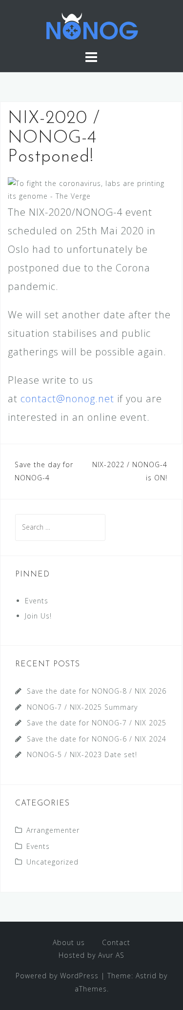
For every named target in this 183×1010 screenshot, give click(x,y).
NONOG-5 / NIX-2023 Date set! (82, 754)
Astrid (146, 975)
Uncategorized (52, 861)
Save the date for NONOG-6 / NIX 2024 (96, 738)
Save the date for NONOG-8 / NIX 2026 (96, 691)
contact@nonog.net (67, 398)
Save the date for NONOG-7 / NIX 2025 (96, 722)
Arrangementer (53, 830)
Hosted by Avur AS (91, 955)
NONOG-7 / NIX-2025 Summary (82, 707)
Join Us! (38, 615)
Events (36, 600)
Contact (116, 942)
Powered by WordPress (57, 975)
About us (69, 942)
